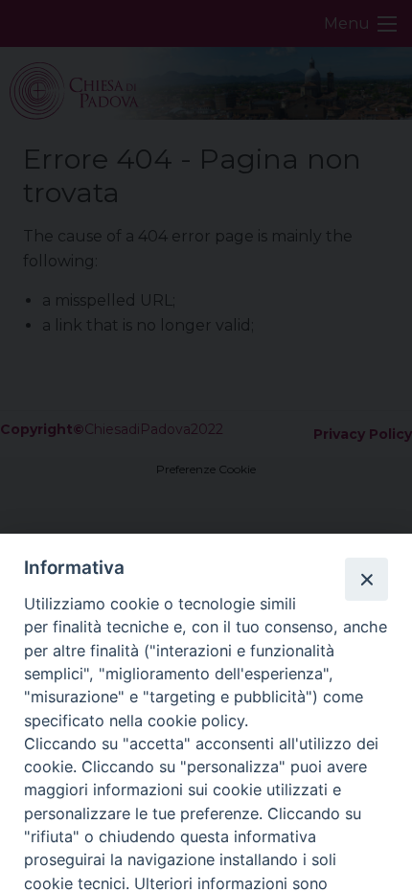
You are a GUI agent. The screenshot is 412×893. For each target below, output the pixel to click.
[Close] (366, 579)
